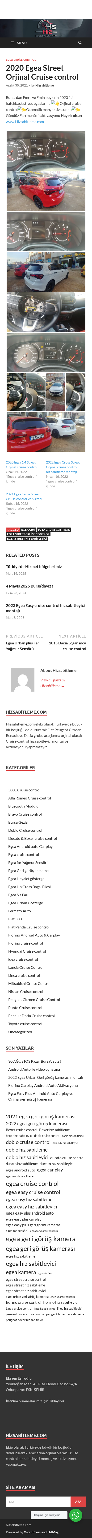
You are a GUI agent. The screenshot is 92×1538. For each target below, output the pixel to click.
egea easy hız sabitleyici (31, 1206)
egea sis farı (45, 1273)
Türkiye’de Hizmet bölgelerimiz (34, 566)
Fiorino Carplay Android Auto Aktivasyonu (43, 1085)
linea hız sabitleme (44, 1308)
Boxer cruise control (21, 1130)
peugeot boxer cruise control (25, 1314)
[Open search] (80, 42)
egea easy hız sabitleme (29, 1199)
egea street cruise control (28, 534)
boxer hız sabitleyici (19, 1136)
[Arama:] (46, 1502)
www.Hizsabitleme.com (25, 121)
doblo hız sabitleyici (27, 1157)
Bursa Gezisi (18, 822)
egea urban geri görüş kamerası (27, 1297)
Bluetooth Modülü (23, 806)
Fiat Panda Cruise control (29, 927)
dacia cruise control (47, 1136)
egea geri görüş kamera (41, 1238)
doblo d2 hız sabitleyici (65, 1142)
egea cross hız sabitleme (19, 1176)
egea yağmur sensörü (62, 1296)
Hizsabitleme (44, 85)
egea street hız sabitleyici (27, 538)
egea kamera (21, 1272)
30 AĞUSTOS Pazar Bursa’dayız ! (34, 1061)
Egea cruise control (21, 59)
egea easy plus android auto (30, 1213)
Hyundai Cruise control (27, 951)
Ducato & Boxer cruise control (32, 838)
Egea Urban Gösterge (25, 902)
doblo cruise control (28, 1142)
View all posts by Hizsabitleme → (52, 683)
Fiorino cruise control (25, 943)
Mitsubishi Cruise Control (29, 983)
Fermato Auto (19, 911)
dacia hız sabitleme (73, 1135)
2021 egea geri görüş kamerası (41, 1116)
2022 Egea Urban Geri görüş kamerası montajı (45, 1077)
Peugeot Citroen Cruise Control (34, 999)
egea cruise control (54, 529)
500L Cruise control (24, 790)
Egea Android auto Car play (30, 846)
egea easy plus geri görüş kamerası (33, 1224)
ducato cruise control (67, 1157)
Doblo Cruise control (25, 830)
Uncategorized (20, 1031)
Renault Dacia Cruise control (31, 1015)
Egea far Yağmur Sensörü (28, 862)
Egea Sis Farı (18, 894)
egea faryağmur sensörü (44, 1230)
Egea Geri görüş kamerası (28, 870)
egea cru (28, 529)
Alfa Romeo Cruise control (29, 798)
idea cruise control (23, 959)
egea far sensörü (17, 1231)
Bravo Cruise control (25, 814)
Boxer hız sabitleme (54, 1130)
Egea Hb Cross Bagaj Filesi (29, 886)
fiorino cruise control (23, 1302)
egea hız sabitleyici (31, 1263)
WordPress (32, 1532)
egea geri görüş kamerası (40, 1248)
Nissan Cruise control (25, 991)
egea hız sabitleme (20, 1256)
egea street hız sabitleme (25, 1285)
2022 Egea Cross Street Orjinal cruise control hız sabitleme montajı (63, 467)
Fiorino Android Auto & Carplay (34, 935)
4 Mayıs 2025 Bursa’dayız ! (29, 585)
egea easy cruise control (33, 1192)
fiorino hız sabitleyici (60, 1302)
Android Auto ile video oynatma (34, 1069)
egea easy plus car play (24, 1219)
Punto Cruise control (25, 1007)
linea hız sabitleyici (69, 1308)
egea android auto (20, 1170)
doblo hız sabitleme (27, 1149)
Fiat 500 (15, 919)
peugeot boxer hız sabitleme (65, 1314)
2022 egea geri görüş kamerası (36, 1123)
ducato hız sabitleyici (56, 1163)
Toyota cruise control (25, 1023)
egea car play (50, 1169)
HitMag (53, 1532)
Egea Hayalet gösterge (26, 878)
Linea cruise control (24, 975)
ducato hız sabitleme (22, 1164)
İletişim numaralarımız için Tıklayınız (35, 1401)
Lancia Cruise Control (25, 967)
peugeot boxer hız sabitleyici (25, 1320)
